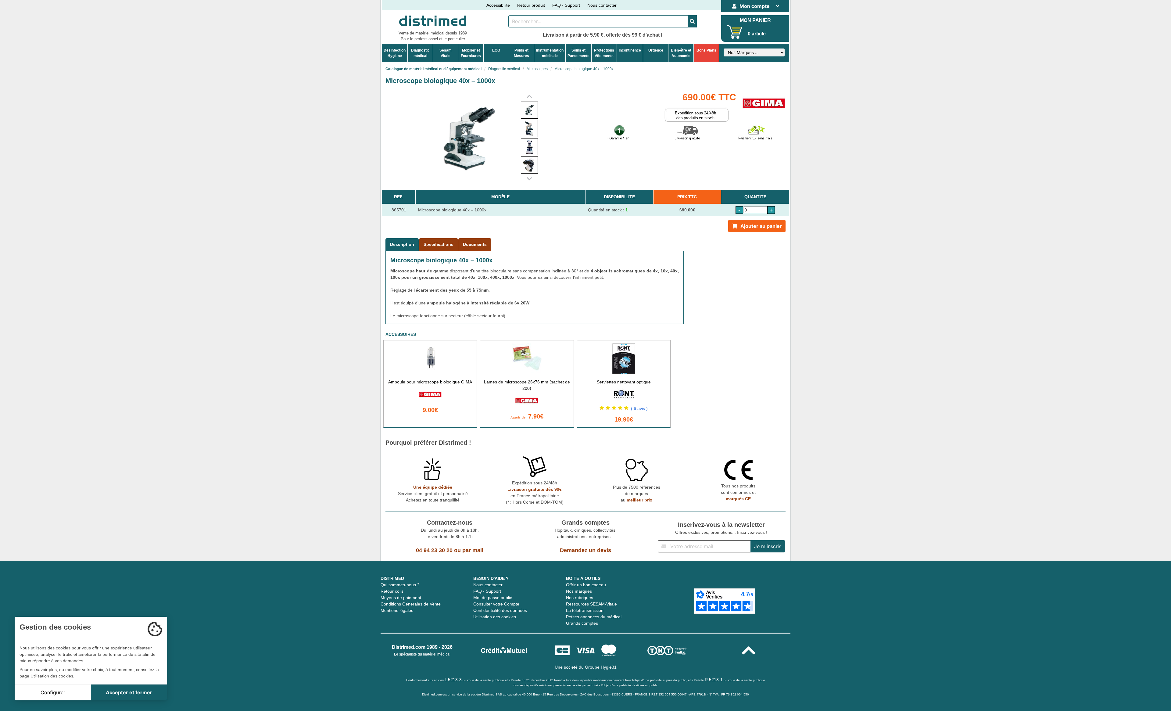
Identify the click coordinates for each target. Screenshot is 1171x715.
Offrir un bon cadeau (586, 584)
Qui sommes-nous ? (400, 584)
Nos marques (579, 591)
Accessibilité (498, 5)
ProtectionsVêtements (604, 53)
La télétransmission (584, 610)
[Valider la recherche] (692, 21)
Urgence (655, 50)
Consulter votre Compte (496, 604)
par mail (472, 550)
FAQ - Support (566, 5)
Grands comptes (582, 623)
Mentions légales (397, 610)
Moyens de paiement (401, 597)
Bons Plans (706, 50)
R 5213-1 (714, 679)
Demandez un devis (585, 550)
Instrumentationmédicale (550, 53)
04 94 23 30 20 (434, 550)
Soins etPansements (578, 53)
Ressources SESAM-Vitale (591, 604)
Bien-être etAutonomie (681, 53)
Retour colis (392, 591)
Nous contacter (602, 5)
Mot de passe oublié (492, 597)
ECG (496, 50)
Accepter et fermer (129, 692)
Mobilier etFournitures (471, 53)
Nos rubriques (579, 597)
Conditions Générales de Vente (411, 604)
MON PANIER (755, 20)
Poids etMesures (521, 53)
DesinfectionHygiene (395, 53)
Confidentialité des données (500, 610)
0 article (757, 33)
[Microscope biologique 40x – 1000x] (529, 110)
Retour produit (531, 5)
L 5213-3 (453, 679)
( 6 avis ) (639, 408)
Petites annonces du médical (593, 616)
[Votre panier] (735, 32)
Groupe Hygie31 (601, 667)
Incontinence (630, 50)
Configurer (53, 692)
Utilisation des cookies (494, 616)
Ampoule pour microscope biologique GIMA (430, 381)
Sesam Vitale (445, 53)
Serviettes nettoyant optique (624, 381)
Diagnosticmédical (420, 53)
